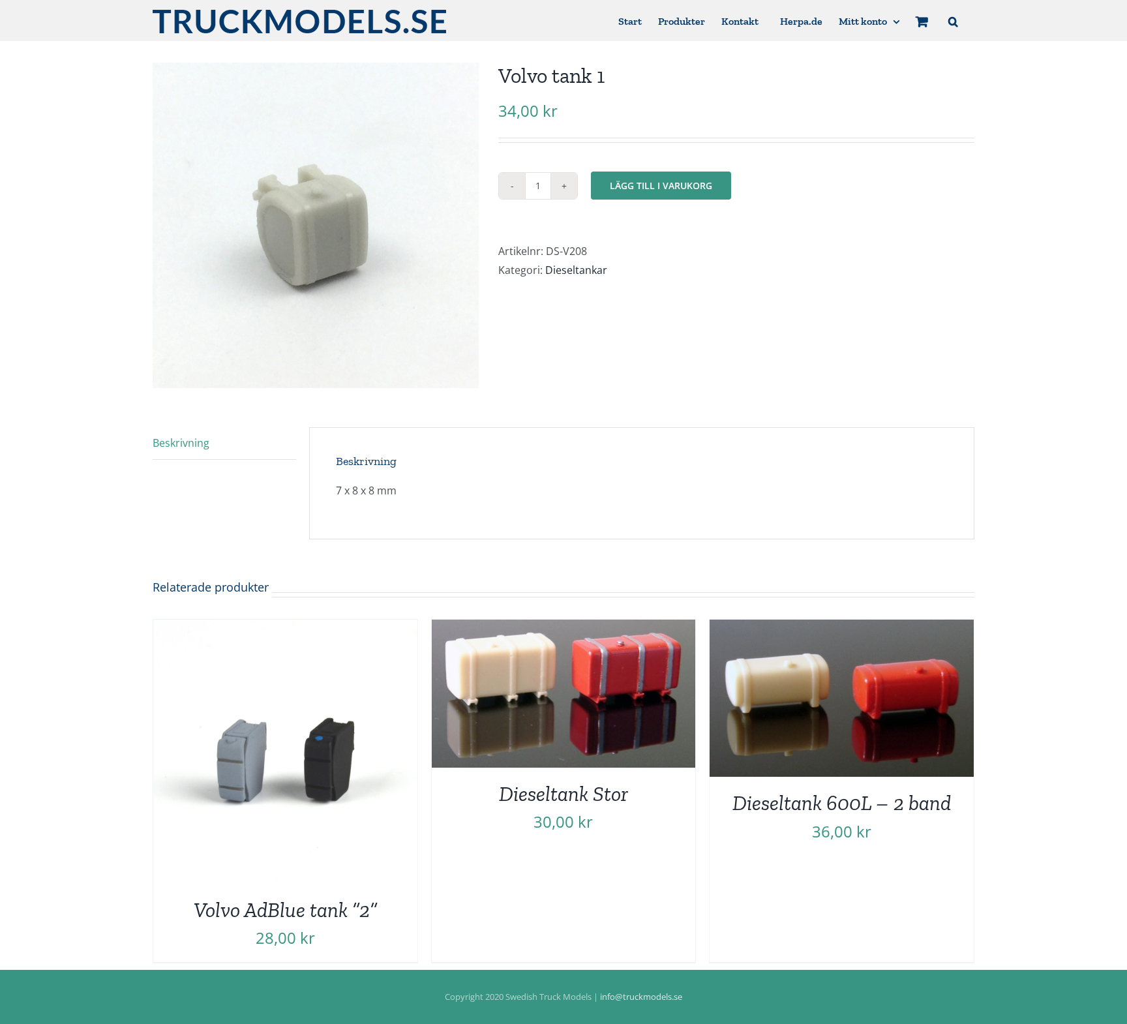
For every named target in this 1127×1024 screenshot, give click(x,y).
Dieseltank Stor (563, 793)
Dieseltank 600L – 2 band (841, 803)
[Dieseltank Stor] (564, 629)
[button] (953, 20)
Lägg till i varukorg (661, 185)
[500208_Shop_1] (316, 225)
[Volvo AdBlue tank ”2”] (285, 629)
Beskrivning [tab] (181, 443)
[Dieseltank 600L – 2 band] (842, 629)
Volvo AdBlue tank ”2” (285, 909)
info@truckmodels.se (641, 996)
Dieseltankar (576, 270)
